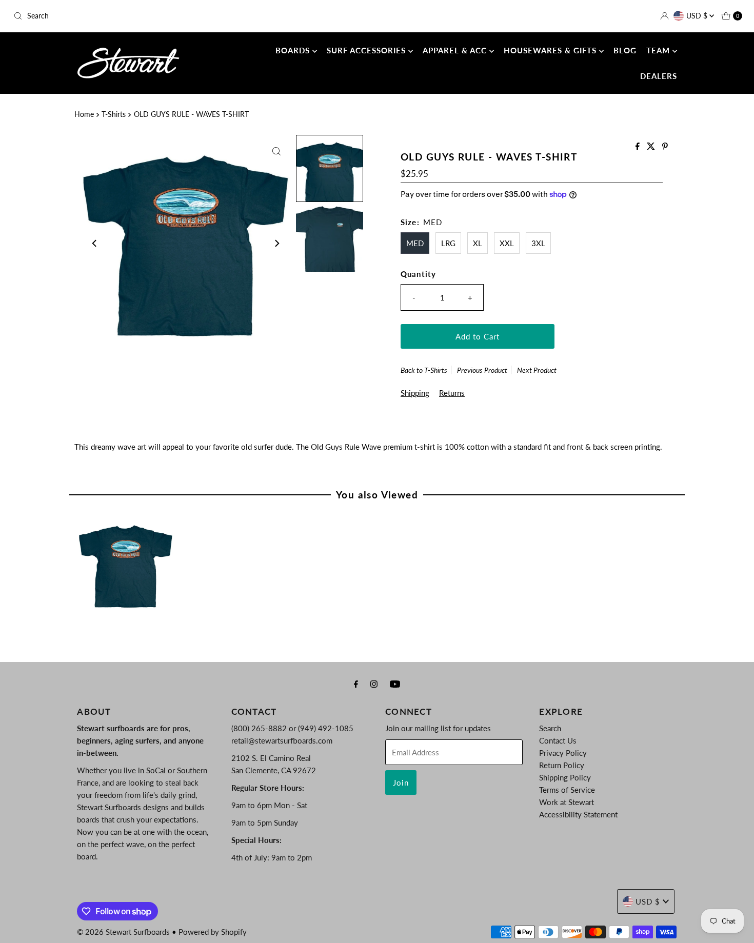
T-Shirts (114, 114)
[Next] (276, 243)
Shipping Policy (565, 777)
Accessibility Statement (578, 814)
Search (550, 728)
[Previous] (95, 243)
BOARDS (293, 50)
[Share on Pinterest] (665, 146)
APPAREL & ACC (456, 50)
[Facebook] (356, 683)
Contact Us (558, 740)
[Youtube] (395, 683)
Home (84, 114)
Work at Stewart (566, 802)
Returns (452, 392)
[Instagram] (374, 683)
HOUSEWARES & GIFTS (551, 50)
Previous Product (482, 370)
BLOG (625, 50)
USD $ (697, 15)
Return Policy (561, 765)
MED (415, 243)
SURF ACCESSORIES (367, 50)
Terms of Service (567, 789)
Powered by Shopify (212, 931)
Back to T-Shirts (424, 370)
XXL (507, 243)
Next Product (537, 370)
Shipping (415, 392)
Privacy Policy (563, 752)
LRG (448, 243)
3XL (538, 243)
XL (477, 243)
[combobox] (129, 16)
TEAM (659, 50)
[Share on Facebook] (639, 146)
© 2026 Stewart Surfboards (123, 931)
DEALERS (658, 76)
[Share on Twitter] (652, 146)
